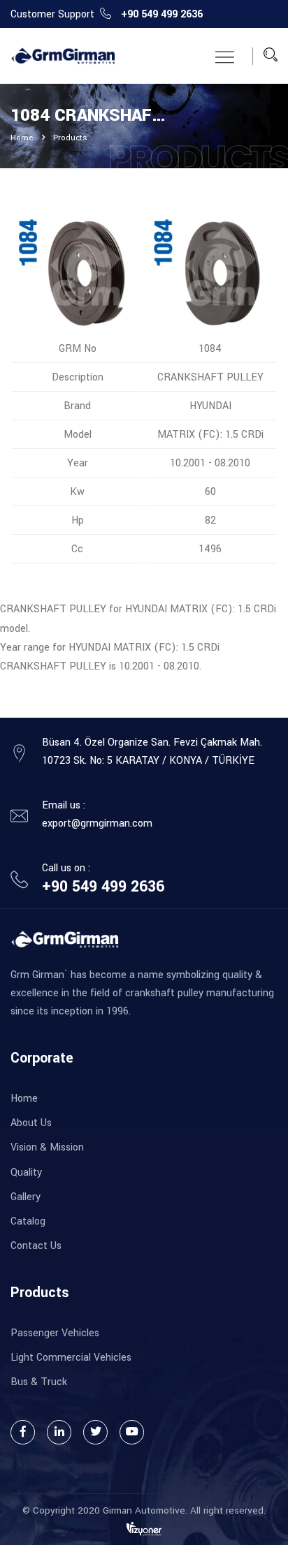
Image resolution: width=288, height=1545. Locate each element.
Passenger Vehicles (54, 1333)
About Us (31, 1123)
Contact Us (36, 1246)
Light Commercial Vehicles (70, 1357)
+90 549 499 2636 (162, 14)
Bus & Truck (38, 1382)
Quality (26, 1172)
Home (21, 138)
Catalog (27, 1221)
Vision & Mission (47, 1147)
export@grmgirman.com (97, 823)
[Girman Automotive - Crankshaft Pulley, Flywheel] (62, 56)
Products (70, 138)
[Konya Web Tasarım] (144, 1528)
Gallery (25, 1197)
